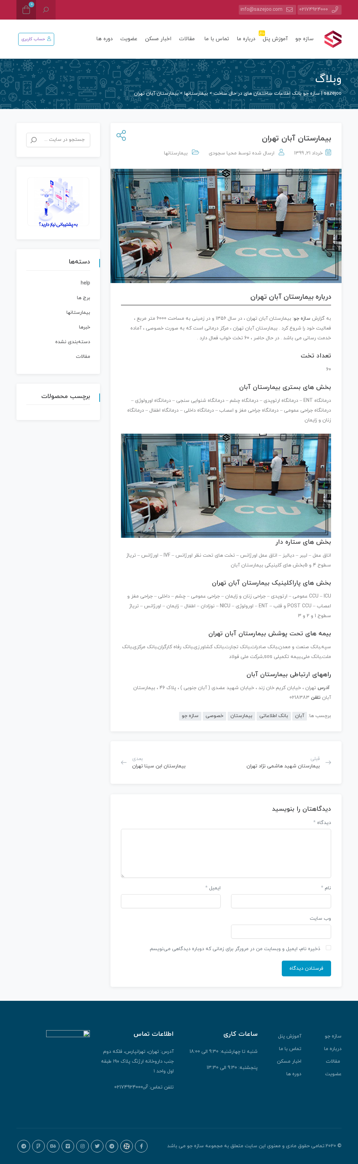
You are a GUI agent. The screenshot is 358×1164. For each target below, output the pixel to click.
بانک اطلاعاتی (273, 716)
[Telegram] (112, 1146)
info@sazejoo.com (261, 9)
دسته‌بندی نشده (72, 342)
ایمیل (213, 888)
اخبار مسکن (158, 39)
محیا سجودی (223, 153)
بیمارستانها (176, 153)
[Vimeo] (68, 1146)
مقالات (187, 39)
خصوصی (214, 716)
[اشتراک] (120, 136)
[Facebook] (141, 1146)
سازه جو (304, 39)
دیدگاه (322, 822)
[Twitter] (97, 1146)
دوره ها (104, 39)
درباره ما (246, 39)
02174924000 (313, 9)
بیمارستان (241, 716)
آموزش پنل (274, 36)
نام (326, 888)
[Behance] (53, 1146)
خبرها (84, 327)
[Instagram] (82, 1146)
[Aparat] (126, 1146)
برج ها (83, 298)
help (85, 283)
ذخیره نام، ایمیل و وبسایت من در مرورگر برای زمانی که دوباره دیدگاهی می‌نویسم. (234, 949)
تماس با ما (216, 39)
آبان (299, 716)
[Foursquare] (38, 1146)
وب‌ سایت (320, 918)
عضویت (128, 39)
